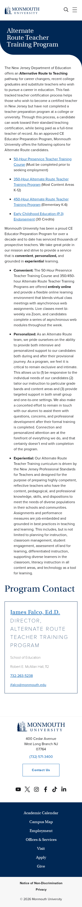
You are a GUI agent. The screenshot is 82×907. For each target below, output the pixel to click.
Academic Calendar (41, 813)
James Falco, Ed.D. (35, 612)
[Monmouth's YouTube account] (18, 789)
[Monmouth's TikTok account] (54, 789)
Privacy (41, 889)
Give (41, 866)
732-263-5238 (21, 675)
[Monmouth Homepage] (22, 10)
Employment (41, 830)
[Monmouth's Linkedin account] (64, 789)
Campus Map (41, 821)
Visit (41, 848)
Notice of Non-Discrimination (41, 883)
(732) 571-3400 (41, 756)
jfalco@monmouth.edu (28, 684)
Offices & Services (41, 839)
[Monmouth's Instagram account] (36, 789)
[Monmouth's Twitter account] (27, 789)
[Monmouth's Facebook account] (45, 789)
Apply (41, 857)
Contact (36, 770)
